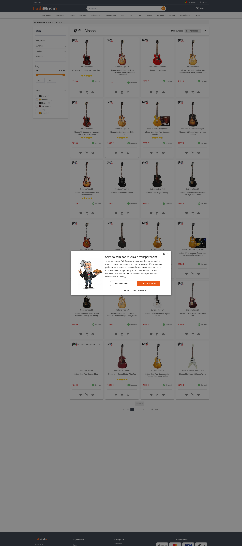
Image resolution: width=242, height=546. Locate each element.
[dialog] (121, 273)
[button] (134, 290)
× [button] (167, 254)
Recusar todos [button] (122, 283)
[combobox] (164, 254)
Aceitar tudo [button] (149, 283)
